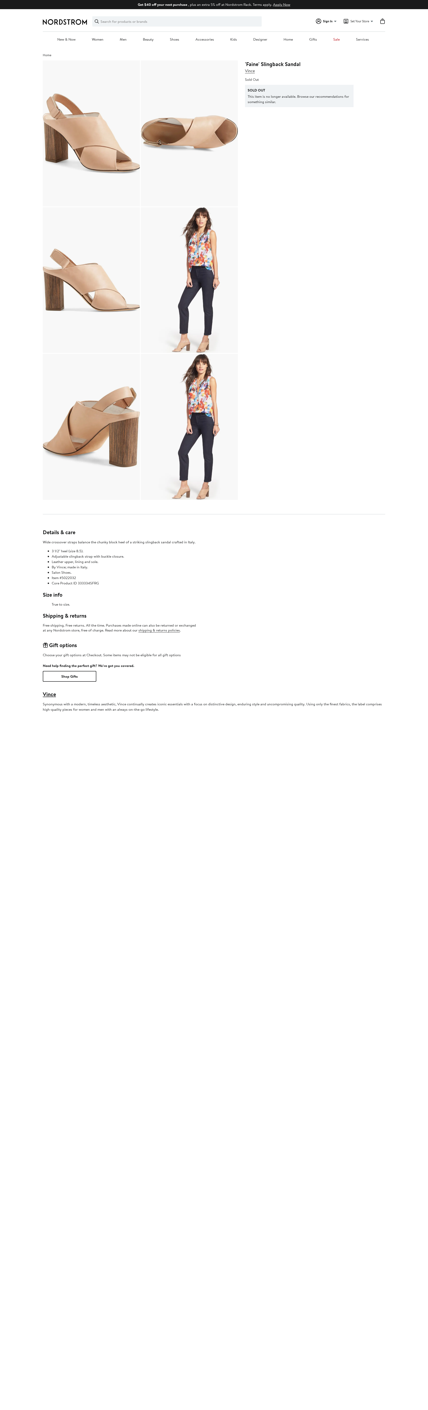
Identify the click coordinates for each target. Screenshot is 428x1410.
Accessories (204, 39)
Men (123, 39)
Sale (336, 39)
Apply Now (281, 4)
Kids (233, 39)
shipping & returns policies (159, 630)
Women (97, 39)
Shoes (174, 39)
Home (288, 39)
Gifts (313, 39)
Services (362, 39)
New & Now (66, 39)
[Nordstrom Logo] (65, 22)
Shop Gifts (69, 676)
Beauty (148, 39)
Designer (260, 39)
